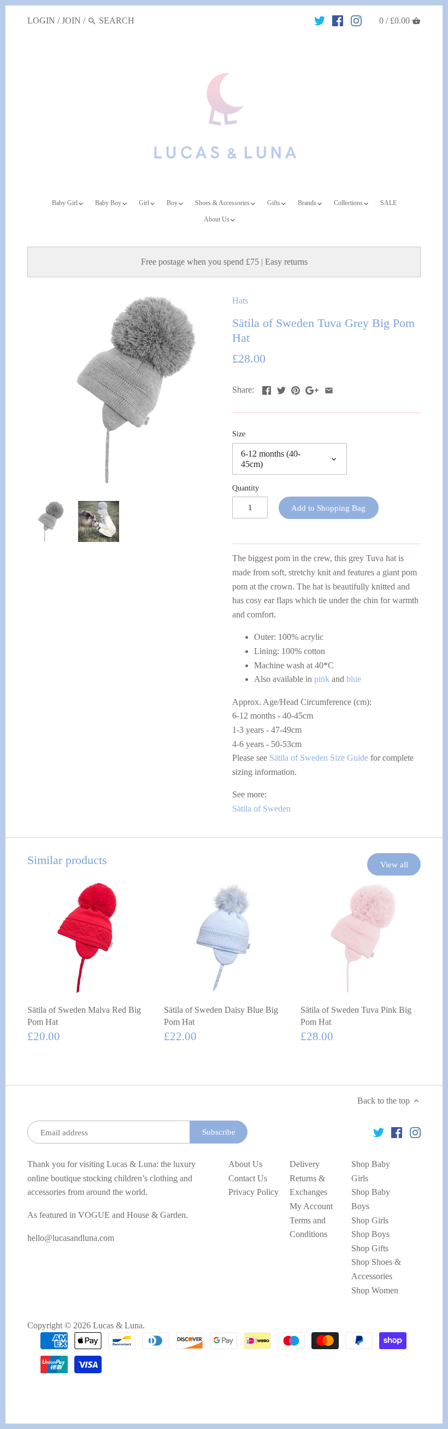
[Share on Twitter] (281, 388)
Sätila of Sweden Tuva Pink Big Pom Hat (355, 1015)
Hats (240, 300)
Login (41, 20)
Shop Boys (370, 1234)
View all (394, 864)
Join (71, 20)
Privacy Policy (253, 1192)
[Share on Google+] (312, 388)
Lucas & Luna (118, 1325)
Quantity (245, 487)
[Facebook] (337, 20)
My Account (311, 1206)
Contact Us (247, 1178)
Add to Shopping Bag (328, 507)
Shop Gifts (369, 1248)
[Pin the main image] (295, 388)
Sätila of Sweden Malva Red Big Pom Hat (84, 1015)
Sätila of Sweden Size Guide (318, 757)
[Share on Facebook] (266, 388)
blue (353, 679)
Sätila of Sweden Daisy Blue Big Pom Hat (221, 1015)
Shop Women (374, 1290)
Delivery (305, 1164)
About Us (245, 1164)
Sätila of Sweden (261, 808)
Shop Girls (369, 1220)
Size (238, 433)
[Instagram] (356, 20)
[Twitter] (319, 20)
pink (321, 679)
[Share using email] (329, 388)
